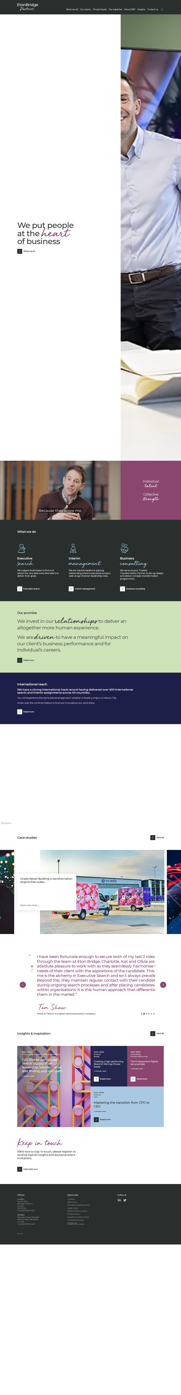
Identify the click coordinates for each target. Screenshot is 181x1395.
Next (163, 985)
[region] (90, 774)
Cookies (70, 1199)
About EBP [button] (129, 9)
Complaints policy (75, 1220)
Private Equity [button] (100, 9)
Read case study (29, 905)
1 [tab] (141, 1014)
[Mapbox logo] (6, 823)
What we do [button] (72, 9)
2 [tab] (144, 1014)
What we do (29, 251)
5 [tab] (151, 1014)
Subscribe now (30, 1169)
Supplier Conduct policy (78, 1217)
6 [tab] (154, 1014)
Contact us (152, 9)
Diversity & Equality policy (78, 1205)
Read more (28, 660)
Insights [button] (141, 9)
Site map (20, 1234)
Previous (23, 985)
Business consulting (135, 589)
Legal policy (72, 1208)
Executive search (31, 589)
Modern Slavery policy (77, 1211)
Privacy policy (73, 1214)
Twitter (125, 1200)
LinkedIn (119, 1200)
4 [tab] (149, 1014)
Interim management (85, 589)
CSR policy (72, 1202)
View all (160, 837)
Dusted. (81, 1224)
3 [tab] (146, 1014)
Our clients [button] (85, 9)
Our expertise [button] (115, 9)
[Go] (162, 9)
